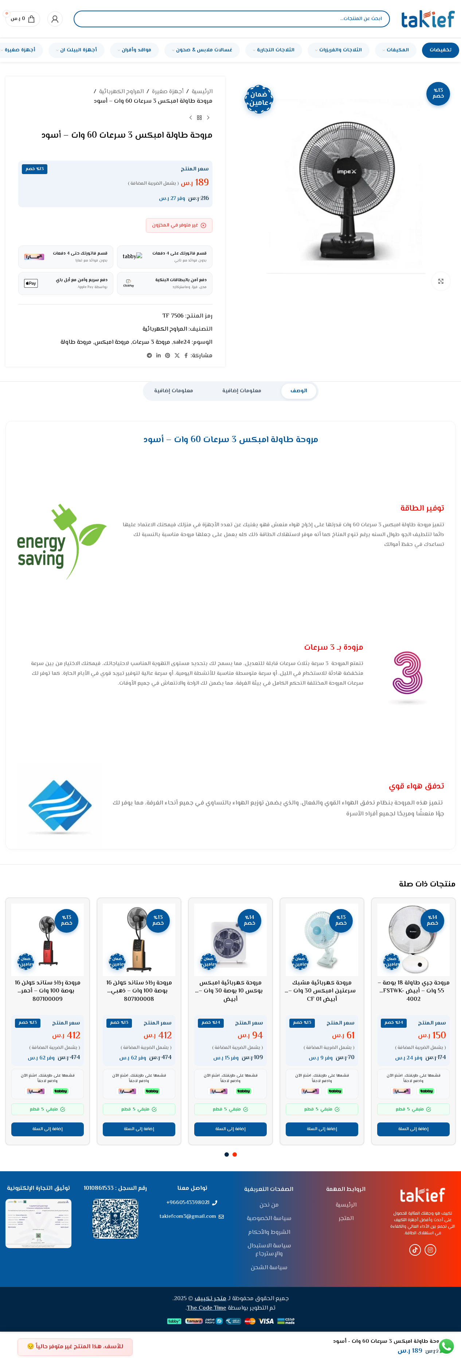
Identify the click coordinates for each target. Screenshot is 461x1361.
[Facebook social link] (186, 356)
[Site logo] (428, 19)
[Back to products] (199, 117)
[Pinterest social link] (167, 356)
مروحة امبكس (111, 342)
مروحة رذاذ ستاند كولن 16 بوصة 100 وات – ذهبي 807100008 (139, 991)
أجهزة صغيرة (167, 92)
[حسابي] (55, 19)
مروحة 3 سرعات (151, 342)
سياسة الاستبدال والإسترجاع (269, 1250)
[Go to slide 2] (226, 1154)
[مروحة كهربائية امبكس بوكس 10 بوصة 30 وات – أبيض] (230, 940)
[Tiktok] (415, 1250)
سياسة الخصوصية (269, 1219)
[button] (413, 1129)
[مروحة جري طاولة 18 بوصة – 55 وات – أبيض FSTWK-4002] (413, 940)
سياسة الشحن (269, 1268)
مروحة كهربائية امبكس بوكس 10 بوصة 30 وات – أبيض (231, 991)
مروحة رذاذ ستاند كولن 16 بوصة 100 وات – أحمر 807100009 (48, 991)
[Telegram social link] (149, 356)
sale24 (181, 342)
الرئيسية (202, 92)
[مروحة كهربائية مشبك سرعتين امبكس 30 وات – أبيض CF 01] (322, 940)
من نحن (269, 1205)
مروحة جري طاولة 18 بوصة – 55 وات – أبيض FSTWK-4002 (414, 991)
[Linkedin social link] (158, 356)
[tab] (298, 391)
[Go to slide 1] (235, 1154)
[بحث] (85, 19)
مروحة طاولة (75, 342)
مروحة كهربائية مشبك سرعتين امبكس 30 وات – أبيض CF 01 (322, 991)
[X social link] (177, 356)
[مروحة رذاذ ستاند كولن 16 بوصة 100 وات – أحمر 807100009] (47, 940)
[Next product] (190, 117)
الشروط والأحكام (269, 1233)
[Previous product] (208, 117)
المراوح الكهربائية (121, 92)
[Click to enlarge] (441, 281)
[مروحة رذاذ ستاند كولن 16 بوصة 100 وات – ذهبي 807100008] (139, 940)
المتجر (346, 1219)
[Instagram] (430, 1250)
